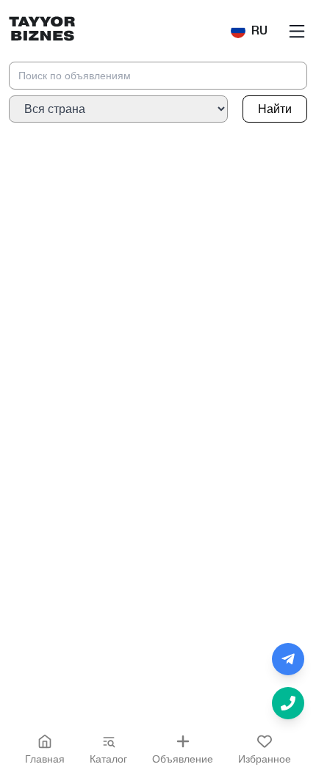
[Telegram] (288, 659)
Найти (275, 109)
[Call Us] (288, 703)
